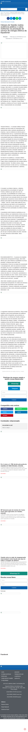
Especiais (4, 676)
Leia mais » (3, 473)
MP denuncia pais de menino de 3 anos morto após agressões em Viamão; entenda (13, 511)
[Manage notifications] (25, 729)
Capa (2, 12)
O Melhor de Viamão (7, 678)
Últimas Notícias (6, 674)
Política (18, 371)
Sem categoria (6, 12)
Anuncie (17, 672)
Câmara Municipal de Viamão (9, 371)
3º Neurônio (4, 680)
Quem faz (17, 678)
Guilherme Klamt (5, 709)
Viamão (22, 371)
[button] (26, 9)
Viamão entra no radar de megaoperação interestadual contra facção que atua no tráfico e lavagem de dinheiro (13, 559)
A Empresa (18, 676)
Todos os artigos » (6, 427)
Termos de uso (19, 674)
